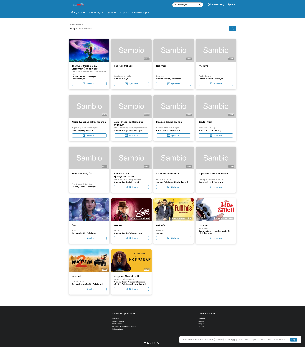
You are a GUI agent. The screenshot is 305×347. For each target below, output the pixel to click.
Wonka (118, 225)
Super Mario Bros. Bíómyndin (214, 173)
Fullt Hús (160, 225)
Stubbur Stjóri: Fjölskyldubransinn (124, 175)
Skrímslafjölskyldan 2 (167, 173)
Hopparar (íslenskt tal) (126, 276)
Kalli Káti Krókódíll (123, 65)
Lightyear (161, 65)
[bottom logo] (152, 343)
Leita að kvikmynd (76, 24)
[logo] (79, 4)
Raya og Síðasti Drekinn (169, 121)
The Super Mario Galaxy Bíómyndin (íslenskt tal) (85, 67)
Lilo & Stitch (205, 225)
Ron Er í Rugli (205, 121)
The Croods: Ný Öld (82, 173)
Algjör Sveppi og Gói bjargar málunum (129, 123)
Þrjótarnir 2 (78, 276)
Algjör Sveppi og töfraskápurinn (89, 121)
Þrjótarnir (203, 65)
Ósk (74, 225)
